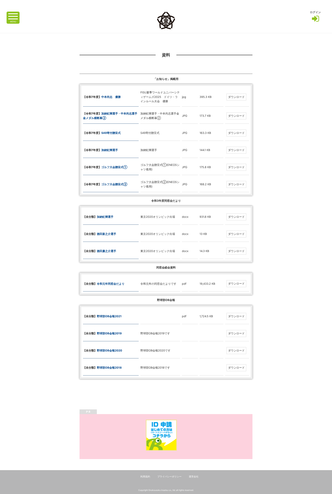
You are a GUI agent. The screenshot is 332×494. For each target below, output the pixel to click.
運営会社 (194, 476)
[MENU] (13, 16)
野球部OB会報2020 (109, 350)
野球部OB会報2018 (109, 367)
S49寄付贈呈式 (111, 133)
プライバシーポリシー (169, 476)
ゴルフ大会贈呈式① (114, 167)
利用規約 (145, 476)
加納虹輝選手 (109, 150)
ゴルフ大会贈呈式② (114, 184)
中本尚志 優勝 (111, 97)
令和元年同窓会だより (110, 283)
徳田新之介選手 (106, 234)
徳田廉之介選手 (106, 251)
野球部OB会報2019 (109, 333)
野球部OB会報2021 (109, 316)
